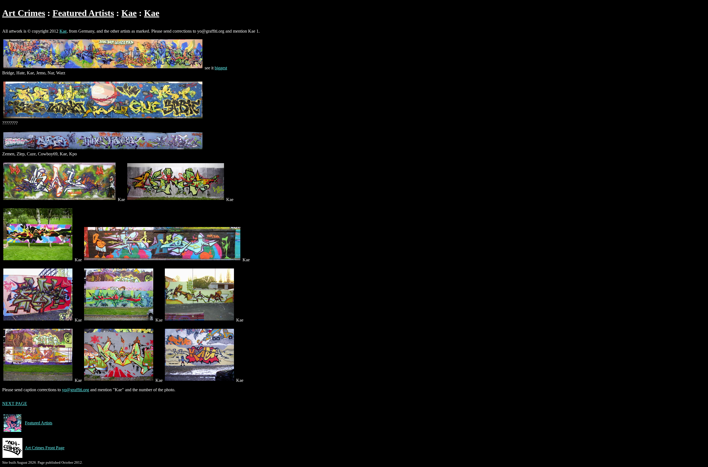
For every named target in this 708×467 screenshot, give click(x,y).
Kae (129, 13)
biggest (221, 68)
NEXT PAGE (14, 403)
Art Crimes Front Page (44, 447)
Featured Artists (83, 13)
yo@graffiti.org (75, 389)
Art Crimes (23, 13)
